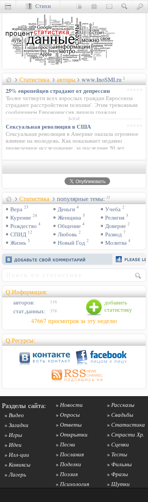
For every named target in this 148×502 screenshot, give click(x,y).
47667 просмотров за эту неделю (74, 321)
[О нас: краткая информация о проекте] (79, 6)
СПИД (18, 234)
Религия (114, 217)
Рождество (23, 225)
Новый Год (71, 242)
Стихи (41, 6)
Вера (16, 209)
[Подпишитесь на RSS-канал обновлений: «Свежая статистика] (74, 382)
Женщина (69, 217)
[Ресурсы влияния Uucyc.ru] (9, 79)
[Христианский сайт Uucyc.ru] (59, 66)
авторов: (23, 302)
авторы (66, 79)
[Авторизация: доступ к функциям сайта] (140, 6)
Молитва (116, 242)
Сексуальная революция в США (48, 126)
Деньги (66, 209)
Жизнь (18, 242)
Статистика (34, 79)
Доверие (115, 225)
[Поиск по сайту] (124, 6)
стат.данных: (29, 311)
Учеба (113, 209)
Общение (69, 225)
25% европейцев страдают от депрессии (58, 90)
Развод (113, 234)
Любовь (67, 234)
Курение (20, 217)
